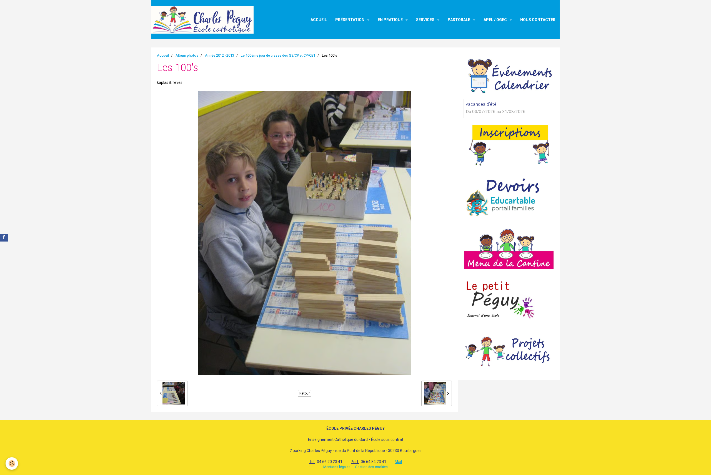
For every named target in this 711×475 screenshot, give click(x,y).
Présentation (350, 19)
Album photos (187, 55)
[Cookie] (12, 463)
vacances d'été (481, 104)
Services (425, 19)
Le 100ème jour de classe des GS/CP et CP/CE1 (278, 55)
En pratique (391, 19)
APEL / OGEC (496, 19)
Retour (304, 393)
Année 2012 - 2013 (219, 55)
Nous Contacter (537, 19)
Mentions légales (337, 467)
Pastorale (459, 19)
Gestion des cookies (371, 467)
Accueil (319, 19)
